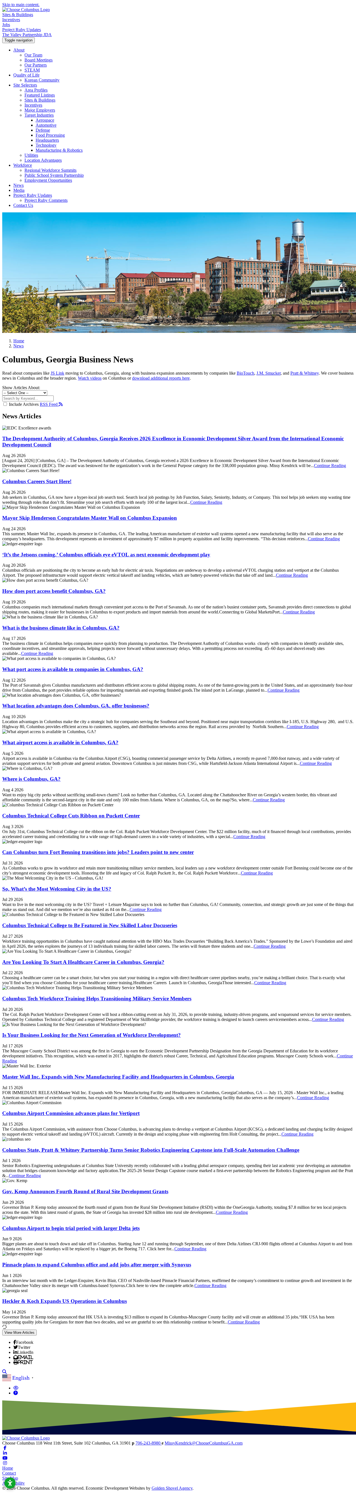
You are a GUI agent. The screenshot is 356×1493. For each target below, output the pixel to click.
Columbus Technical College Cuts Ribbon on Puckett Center (71, 816)
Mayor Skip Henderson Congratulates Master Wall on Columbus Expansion (89, 518)
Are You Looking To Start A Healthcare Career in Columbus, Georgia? (83, 962)
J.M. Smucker (268, 373)
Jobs (6, 24)
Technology (46, 145)
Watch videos (90, 378)
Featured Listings (39, 95)
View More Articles (19, 1332)
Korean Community (42, 80)
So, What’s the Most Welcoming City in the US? (56, 889)
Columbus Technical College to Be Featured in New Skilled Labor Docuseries (89, 925)
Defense (43, 130)
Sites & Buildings (17, 14)
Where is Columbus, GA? (31, 779)
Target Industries (39, 115)
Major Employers (39, 110)
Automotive (46, 125)
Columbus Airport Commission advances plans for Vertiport (71, 1113)
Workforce (22, 165)
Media (18, 190)
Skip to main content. (20, 4)
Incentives (11, 19)
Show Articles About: (21, 387)
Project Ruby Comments (46, 200)
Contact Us (23, 205)
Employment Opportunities (48, 180)
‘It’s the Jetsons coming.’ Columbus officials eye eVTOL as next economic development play (106, 555)
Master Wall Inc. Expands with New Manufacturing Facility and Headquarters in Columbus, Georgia (118, 1077)
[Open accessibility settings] (10, 1483)
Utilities (31, 155)
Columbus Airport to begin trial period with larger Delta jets (71, 1228)
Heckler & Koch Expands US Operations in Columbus (64, 1301)
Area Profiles (36, 90)
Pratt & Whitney (304, 373)
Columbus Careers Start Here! (36, 481)
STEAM (32, 70)
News (18, 185)
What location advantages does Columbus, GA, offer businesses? (75, 706)
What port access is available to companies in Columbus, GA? (72, 669)
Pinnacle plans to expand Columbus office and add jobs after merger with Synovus (96, 1265)
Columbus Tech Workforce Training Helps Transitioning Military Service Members (96, 998)
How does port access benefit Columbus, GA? (54, 591)
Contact (9, 1473)
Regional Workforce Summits (50, 170)
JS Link (57, 373)
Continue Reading (330, 465)
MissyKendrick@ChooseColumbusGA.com (204, 1443)
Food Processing (50, 135)
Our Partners (35, 65)
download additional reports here (161, 378)
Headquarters (47, 140)
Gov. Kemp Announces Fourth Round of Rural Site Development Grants (85, 1191)
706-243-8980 (148, 1443)
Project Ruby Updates (21, 29)
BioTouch (245, 373)
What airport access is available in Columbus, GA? (60, 742)
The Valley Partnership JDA (27, 34)
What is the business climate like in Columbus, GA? (61, 628)
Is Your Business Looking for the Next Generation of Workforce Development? (91, 1035)
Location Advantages (43, 160)
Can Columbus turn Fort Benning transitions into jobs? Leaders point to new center (98, 852)
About (18, 50)
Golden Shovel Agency (172, 1488)
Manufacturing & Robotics (59, 150)
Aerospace (45, 120)
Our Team (33, 55)
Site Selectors (25, 85)
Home (7, 1468)
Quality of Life (26, 75)
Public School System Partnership (54, 175)
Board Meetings (38, 60)
